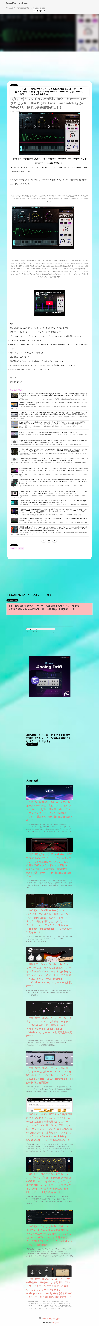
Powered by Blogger (50, 1318)
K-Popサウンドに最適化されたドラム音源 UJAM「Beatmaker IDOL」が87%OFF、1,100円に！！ (48, 432)
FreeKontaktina (16, 3)
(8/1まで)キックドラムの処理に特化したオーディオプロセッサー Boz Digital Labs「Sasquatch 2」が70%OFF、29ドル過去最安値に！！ (57, 92)
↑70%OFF (13, 548)
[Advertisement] (49, 65)
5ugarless (56, 1323)
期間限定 (20, 548)
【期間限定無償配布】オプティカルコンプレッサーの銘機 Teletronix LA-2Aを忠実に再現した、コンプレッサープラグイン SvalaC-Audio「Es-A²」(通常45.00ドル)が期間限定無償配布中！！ (49, 1075)
